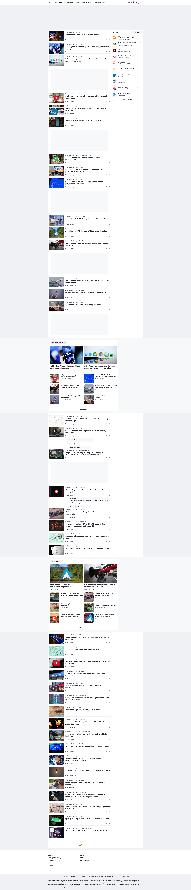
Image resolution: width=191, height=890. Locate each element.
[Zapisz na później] (106, 39)
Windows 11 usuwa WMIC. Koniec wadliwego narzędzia (87, 746)
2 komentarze (70, 64)
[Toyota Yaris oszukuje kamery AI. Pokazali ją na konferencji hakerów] (89, 607)
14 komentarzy (70, 553)
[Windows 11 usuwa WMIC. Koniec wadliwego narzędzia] (56, 748)
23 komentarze (71, 310)
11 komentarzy (70, 678)
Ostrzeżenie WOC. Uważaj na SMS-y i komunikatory (71, 396)
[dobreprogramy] (59, 2)
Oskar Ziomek (79, 416)
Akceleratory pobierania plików (125, 45)
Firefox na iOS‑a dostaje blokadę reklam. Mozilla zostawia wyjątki (85, 723)
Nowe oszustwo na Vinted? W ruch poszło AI (83, 120)
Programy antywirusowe (124, 39)
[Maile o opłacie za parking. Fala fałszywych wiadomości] (56, 513)
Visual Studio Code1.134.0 (125, 56)
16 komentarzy (70, 101)
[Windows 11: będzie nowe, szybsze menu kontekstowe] (56, 550)
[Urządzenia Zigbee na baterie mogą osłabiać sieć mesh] (56, 772)
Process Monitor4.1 (123, 75)
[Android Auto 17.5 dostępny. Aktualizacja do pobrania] (56, 232)
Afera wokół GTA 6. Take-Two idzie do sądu (82, 34)
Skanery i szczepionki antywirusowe (126, 89)
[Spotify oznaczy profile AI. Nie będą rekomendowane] (56, 820)
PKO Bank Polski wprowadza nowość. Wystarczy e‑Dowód (85, 674)
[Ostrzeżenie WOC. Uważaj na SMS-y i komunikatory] (56, 294)
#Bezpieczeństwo (57, 342)
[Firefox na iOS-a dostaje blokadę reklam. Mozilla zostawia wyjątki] (56, 723)
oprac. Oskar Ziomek (81, 44)
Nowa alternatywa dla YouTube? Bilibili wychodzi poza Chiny (85, 109)
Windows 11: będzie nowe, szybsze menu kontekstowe (87, 548)
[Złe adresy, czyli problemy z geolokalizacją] (54, 607)
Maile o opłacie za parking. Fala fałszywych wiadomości (83, 513)
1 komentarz (70, 52)
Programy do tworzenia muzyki (54, 859)
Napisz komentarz (71, 40)
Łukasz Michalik (64, 607)
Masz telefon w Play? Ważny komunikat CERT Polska (86, 831)
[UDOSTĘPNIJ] (109, 39)
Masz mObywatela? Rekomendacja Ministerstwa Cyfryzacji (85, 491)
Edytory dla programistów (124, 57)
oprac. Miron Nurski (81, 32)
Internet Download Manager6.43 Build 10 (129, 42)
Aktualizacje (136, 32)
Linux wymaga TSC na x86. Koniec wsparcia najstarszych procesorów (83, 759)
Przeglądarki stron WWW (124, 63)
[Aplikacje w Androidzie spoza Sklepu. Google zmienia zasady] (56, 48)
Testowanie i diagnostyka (124, 51)
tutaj (77, 887)
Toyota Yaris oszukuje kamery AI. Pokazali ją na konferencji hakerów (105, 604)
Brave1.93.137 (122, 62)
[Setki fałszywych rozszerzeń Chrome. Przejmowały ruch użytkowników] (56, 60)
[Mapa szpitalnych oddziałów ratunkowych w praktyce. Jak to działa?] (56, 538)
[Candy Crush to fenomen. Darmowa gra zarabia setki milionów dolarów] (56, 699)
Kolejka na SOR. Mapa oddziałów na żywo (82, 649)
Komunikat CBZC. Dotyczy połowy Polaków (83, 304)
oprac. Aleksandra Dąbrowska (83, 155)
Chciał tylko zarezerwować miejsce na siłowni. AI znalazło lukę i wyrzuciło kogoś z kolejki (85, 795)
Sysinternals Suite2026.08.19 (126, 68)
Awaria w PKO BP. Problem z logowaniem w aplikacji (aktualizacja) (86, 419)
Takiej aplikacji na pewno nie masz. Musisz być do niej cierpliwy (87, 638)
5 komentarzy (70, 175)
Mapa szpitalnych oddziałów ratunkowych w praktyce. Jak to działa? (87, 537)
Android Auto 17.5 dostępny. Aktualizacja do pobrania (87, 231)
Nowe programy (51, 868)
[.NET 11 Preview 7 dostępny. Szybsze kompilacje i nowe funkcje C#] (56, 808)
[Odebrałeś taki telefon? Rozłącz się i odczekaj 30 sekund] (56, 784)
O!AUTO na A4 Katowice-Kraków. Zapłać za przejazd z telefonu (70, 615)
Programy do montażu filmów (54, 862)
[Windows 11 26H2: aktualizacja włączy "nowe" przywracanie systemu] (56, 183)
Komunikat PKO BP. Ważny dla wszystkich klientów (86, 219)
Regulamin (83, 876)
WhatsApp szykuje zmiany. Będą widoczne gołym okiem (82, 158)
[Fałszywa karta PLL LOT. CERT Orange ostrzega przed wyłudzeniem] (56, 282)
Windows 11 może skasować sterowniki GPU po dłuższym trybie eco (83, 170)
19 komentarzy (70, 787)
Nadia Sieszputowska (81, 533)
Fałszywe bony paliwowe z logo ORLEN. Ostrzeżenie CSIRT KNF (86, 244)
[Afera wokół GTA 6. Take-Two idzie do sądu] (56, 36)
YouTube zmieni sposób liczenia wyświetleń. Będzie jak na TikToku (87, 662)
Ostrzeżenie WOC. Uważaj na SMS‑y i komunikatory (86, 292)
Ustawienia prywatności (122, 876)
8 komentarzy (70, 436)
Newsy (77, 2)
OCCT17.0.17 (121, 49)
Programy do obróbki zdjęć (53, 857)
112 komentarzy (71, 495)
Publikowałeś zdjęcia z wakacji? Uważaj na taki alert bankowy (86, 735)
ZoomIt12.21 (121, 81)
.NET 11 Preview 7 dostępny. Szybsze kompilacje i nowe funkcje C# (88, 807)
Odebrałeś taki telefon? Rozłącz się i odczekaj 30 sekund (85, 783)
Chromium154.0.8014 (124, 93)
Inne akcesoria (121, 82)
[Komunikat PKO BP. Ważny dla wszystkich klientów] (56, 220)
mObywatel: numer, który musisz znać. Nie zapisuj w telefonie (86, 97)
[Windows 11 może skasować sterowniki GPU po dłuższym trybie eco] (56, 171)
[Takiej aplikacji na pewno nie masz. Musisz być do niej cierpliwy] (56, 639)
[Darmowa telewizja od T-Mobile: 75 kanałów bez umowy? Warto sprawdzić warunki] (56, 525)
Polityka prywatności (108, 876)
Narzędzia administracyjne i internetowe (128, 70)
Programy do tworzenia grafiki (54, 867)
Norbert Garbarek (80, 635)
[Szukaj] (122, 2)
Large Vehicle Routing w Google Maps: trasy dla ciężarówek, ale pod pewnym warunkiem (84, 453)
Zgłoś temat (97, 876)
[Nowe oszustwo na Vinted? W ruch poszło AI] (56, 122)
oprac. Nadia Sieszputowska (83, 106)
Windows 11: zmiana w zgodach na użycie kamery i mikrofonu (85, 431)
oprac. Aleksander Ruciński (82, 450)
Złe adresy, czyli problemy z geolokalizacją (69, 604)
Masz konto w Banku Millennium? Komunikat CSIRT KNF (84, 686)
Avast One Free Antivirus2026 (126, 37)
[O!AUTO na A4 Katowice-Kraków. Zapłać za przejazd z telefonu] (54, 618)
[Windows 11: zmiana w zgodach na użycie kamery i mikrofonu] (56, 432)
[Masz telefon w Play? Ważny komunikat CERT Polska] (56, 832)
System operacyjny (84, 862)
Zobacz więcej (83, 409)
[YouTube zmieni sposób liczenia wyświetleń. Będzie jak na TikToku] (56, 663)
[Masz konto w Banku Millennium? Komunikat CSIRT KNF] (56, 687)
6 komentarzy (70, 187)
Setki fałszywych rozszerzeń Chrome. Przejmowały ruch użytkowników (86, 60)
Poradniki (82, 857)
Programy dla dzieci (52, 865)
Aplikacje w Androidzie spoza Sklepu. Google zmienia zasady (87, 48)
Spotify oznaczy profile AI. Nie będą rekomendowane (87, 819)
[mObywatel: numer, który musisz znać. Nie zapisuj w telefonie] (56, 98)
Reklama (90, 876)
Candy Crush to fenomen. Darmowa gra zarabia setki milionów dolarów (87, 698)
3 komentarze (70, 113)
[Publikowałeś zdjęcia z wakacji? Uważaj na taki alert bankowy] (56, 735)
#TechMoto (55, 561)
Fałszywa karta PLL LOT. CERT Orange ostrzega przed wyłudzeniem (87, 281)
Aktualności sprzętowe (85, 859)
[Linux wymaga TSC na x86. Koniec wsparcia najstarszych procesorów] (56, 760)
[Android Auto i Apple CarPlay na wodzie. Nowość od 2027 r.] (89, 618)
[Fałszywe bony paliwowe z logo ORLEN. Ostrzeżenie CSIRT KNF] (56, 245)
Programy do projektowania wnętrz (55, 860)
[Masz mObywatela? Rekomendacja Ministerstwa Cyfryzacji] (56, 491)
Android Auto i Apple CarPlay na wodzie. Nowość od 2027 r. (104, 615)
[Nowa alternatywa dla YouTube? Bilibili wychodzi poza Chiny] (56, 110)
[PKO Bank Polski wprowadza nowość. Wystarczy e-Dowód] (56, 675)
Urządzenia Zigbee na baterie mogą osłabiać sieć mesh (87, 770)
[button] (141, 2)
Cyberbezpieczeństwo (84, 860)
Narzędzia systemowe (123, 76)
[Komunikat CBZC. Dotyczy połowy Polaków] (56, 306)
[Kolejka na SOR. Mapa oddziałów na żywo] (56, 651)
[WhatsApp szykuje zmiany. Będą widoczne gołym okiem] (56, 159)
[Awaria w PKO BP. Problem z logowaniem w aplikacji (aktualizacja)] (56, 420)
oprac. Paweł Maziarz (81, 118)
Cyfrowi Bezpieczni (99, 2)
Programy (70, 2)
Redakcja (76, 876)
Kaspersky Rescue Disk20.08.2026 (127, 87)
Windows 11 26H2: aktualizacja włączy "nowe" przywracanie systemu (84, 182)
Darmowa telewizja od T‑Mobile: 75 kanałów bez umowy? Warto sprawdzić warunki (85, 525)
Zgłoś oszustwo (86, 2)
